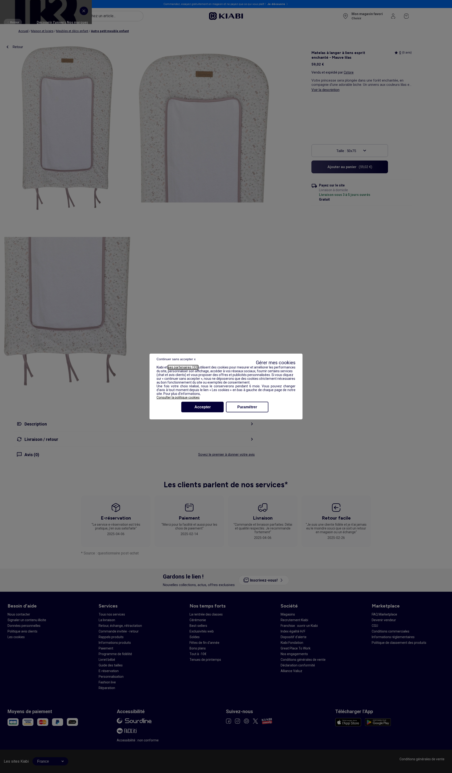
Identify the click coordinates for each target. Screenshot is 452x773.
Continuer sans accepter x (176, 359)
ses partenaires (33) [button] (183, 367)
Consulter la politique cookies (178, 397)
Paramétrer (247, 407)
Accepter (202, 407)
